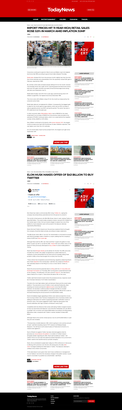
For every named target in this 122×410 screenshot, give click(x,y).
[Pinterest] (90, 37)
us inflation (42, 135)
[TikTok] (31, 1)
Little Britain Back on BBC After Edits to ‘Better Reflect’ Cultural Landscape (84, 115)
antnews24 (46, 36)
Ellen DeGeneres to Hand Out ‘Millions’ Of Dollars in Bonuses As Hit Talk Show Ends (84, 80)
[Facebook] (27, 1)
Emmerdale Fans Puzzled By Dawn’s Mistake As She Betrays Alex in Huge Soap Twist (84, 104)
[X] (33, 1)
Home (28, 25)
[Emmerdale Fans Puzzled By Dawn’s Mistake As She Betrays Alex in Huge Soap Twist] (84, 150)
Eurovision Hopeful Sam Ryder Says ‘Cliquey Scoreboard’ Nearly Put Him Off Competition (84, 92)
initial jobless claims (46, 113)
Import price (34, 135)
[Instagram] (29, 1)
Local (32, 25)
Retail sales (30, 77)
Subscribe (91, 401)
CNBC (34, 137)
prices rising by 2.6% (57, 122)
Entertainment (78, 76)
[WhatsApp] (93, 37)
